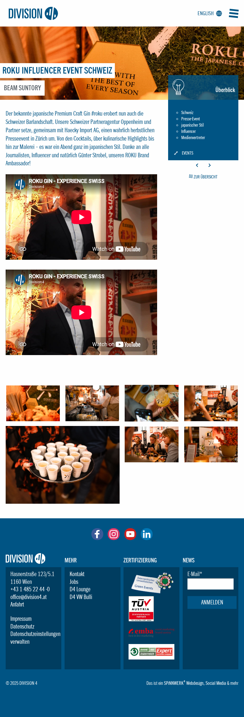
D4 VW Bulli (81, 597)
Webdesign (195, 683)
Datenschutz (22, 626)
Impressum (21, 618)
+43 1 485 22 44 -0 (30, 589)
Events (187, 153)
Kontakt (77, 574)
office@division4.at (28, 597)
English (209, 13)
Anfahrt (17, 604)
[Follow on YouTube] (130, 538)
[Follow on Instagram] (114, 538)
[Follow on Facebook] (97, 538)
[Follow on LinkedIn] (147, 538)
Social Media (216, 683)
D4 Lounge (80, 589)
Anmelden (212, 602)
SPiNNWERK (174, 683)
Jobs (74, 581)
